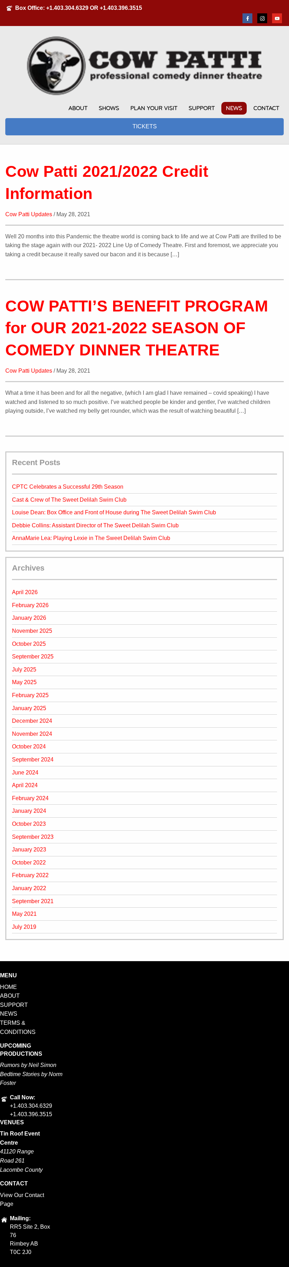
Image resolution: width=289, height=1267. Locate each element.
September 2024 (33, 760)
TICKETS (145, 126)
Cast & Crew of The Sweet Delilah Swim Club (69, 500)
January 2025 (29, 708)
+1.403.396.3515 (121, 8)
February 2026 (30, 605)
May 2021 (24, 914)
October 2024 (29, 747)
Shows (109, 108)
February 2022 (30, 875)
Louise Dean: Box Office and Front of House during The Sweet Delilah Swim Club (114, 512)
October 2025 (29, 644)
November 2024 (32, 734)
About (77, 108)
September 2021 (33, 901)
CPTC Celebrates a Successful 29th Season (67, 487)
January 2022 (29, 888)
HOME (8, 987)
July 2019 (24, 927)
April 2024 (25, 785)
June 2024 (25, 773)
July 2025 (24, 670)
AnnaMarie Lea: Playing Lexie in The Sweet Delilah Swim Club (91, 538)
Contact (266, 108)
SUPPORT (14, 1005)
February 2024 (30, 798)
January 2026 (29, 618)
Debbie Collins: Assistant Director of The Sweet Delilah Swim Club (95, 525)
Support (202, 108)
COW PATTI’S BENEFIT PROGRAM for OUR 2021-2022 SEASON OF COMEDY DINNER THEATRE (136, 328)
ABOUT (10, 996)
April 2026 (25, 592)
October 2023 (29, 824)
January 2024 (29, 811)
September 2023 (33, 837)
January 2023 (29, 850)
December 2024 (32, 721)
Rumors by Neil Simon (28, 1065)
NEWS (8, 1014)
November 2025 (32, 631)
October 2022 (29, 863)
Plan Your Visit (153, 108)
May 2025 (24, 682)
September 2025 (33, 657)
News (234, 108)
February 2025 (30, 695)
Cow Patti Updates (28, 214)
